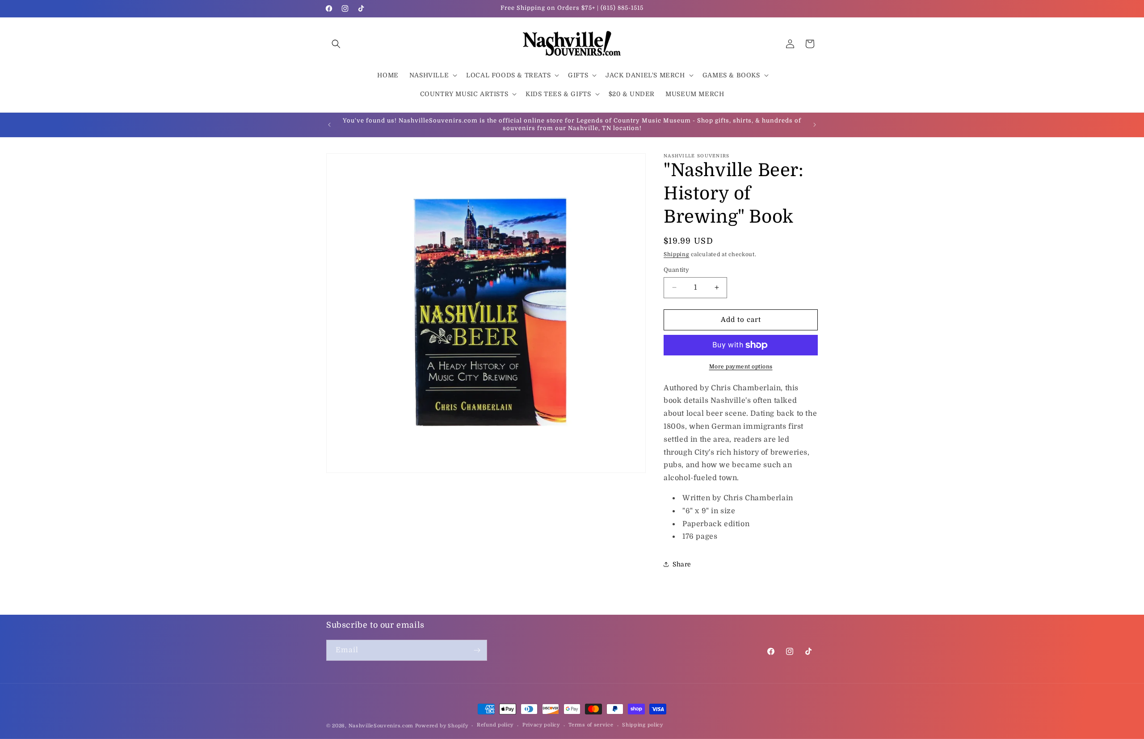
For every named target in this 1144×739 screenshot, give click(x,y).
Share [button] (682, 564)
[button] (336, 44)
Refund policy (495, 725)
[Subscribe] (477, 650)
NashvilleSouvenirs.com (381, 726)
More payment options (741, 366)
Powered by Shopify (441, 726)
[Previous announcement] (329, 124)
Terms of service (590, 725)
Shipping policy (642, 725)
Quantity (676, 269)
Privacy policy (541, 725)
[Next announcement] (814, 124)
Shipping (677, 254)
